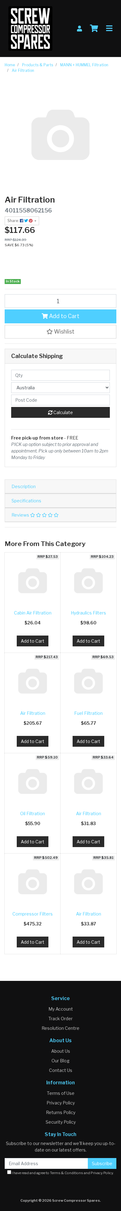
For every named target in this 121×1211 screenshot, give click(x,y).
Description (23, 486)
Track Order (60, 1018)
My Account (60, 1009)
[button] (60, 332)
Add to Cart (63, 316)
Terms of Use (60, 1093)
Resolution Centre (60, 1028)
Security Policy (61, 1122)
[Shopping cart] (94, 28)
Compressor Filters (32, 913)
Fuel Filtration (88, 713)
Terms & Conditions (66, 1173)
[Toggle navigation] (109, 28)
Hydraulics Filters (88, 612)
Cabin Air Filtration (33, 612)
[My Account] (79, 28)
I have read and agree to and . (62, 1173)
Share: (13, 220)
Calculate (62, 412)
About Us (60, 1051)
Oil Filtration (32, 813)
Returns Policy (60, 1112)
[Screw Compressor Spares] (30, 28)
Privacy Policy (61, 1102)
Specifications (26, 500)
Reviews (20, 515)
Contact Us (60, 1070)
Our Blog (60, 1060)
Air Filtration (32, 713)
